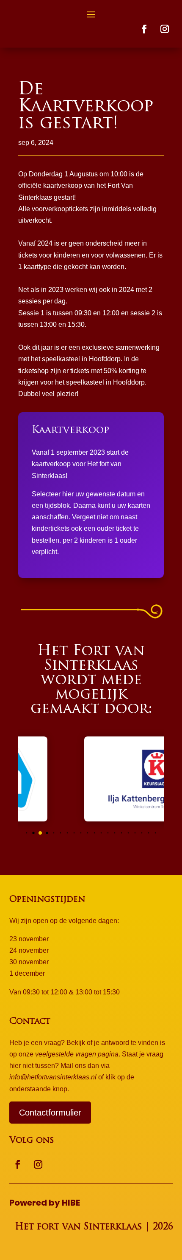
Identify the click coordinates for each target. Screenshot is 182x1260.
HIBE (71, 1203)
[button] (27, 833)
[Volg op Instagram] (164, 28)
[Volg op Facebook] (144, 28)
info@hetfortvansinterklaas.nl (53, 1077)
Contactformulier (50, 1112)
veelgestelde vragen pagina (77, 1054)
